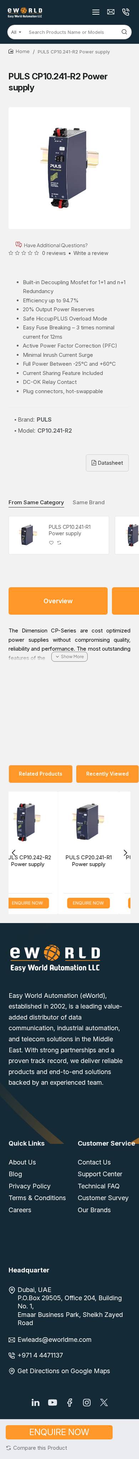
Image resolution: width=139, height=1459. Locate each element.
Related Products (40, 774)
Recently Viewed (107, 774)
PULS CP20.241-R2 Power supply (111, 861)
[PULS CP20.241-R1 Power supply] (50, 822)
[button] (36, 1447)
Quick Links (27, 1143)
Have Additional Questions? (56, 245)
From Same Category (36, 502)
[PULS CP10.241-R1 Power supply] (28, 535)
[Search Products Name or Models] (124, 32)
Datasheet (109, 462)
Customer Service (106, 1143)
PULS (44, 419)
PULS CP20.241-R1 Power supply (50, 861)
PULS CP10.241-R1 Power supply (70, 530)
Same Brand (89, 502)
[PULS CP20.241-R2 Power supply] (111, 822)
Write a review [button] (90, 253)
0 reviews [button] (54, 253)
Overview (58, 601)
